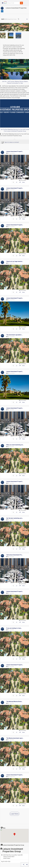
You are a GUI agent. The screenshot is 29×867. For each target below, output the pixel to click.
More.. (23, 182)
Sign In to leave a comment (12, 142)
